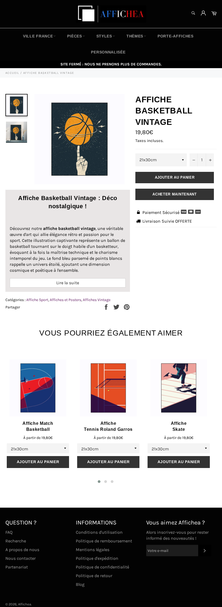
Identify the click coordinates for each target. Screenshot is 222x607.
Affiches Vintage (96, 300)
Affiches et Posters (65, 300)
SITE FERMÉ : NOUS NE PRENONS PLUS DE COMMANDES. (111, 64)
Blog (80, 584)
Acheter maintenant (174, 194)
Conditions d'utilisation (99, 532)
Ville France (38, 36)
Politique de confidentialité (102, 567)
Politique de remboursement (104, 540)
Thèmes (134, 36)
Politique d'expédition (97, 558)
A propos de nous (22, 549)
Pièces (74, 36)
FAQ (8, 532)
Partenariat (16, 567)
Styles (104, 36)
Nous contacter (20, 558)
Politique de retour (94, 575)
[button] (99, 481)
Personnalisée (108, 52)
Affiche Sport (37, 300)
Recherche (15, 540)
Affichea (24, 604)
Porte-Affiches (176, 36)
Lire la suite (67, 282)
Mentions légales (92, 549)
